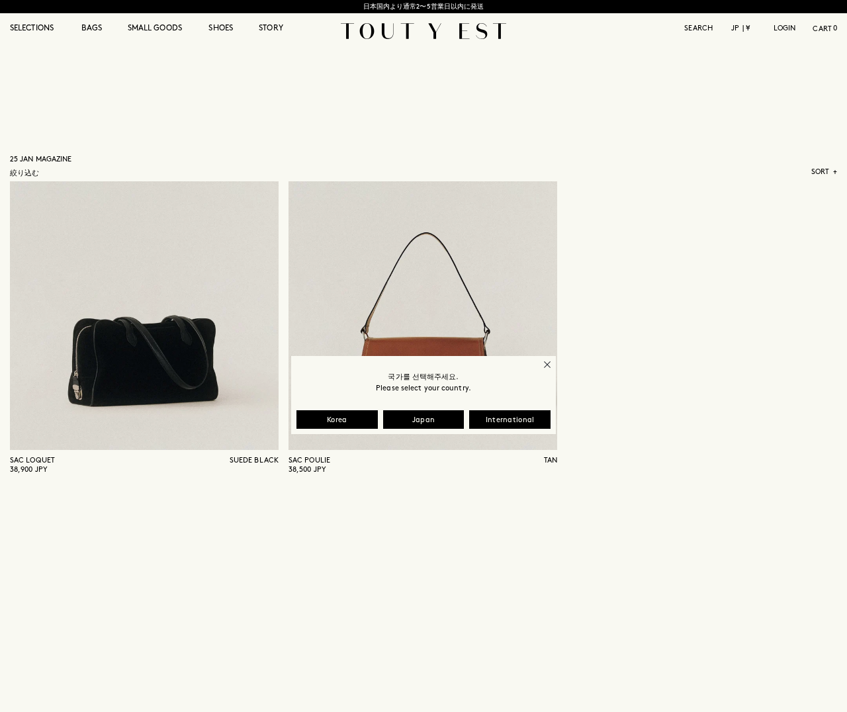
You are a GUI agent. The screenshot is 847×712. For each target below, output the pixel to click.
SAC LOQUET (32, 460)
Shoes (220, 28)
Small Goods (155, 28)
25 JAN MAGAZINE (41, 159)
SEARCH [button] (698, 28)
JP (735, 28)
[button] (39, 36)
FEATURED (819, 185)
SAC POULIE (309, 460)
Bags (91, 28)
